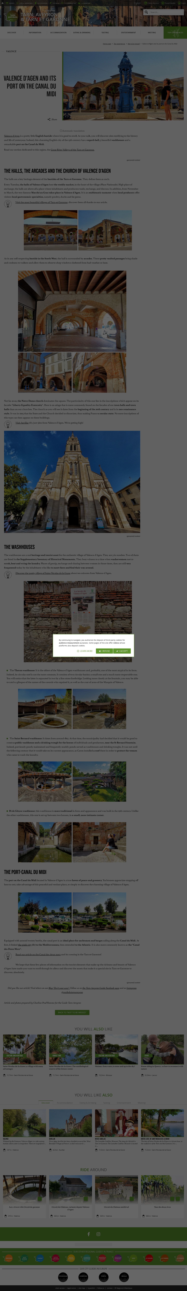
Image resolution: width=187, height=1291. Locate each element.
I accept (123, 651)
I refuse (106, 651)
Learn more (86, 651)
